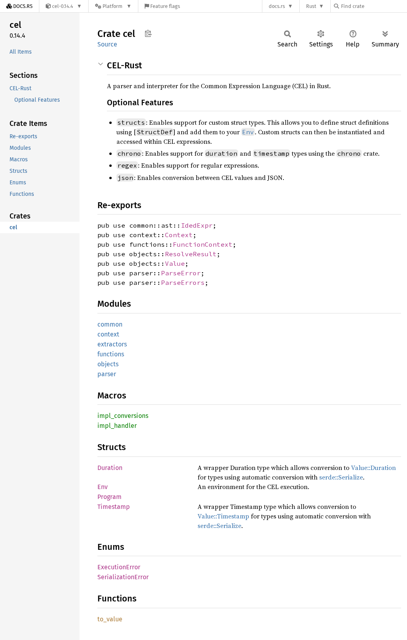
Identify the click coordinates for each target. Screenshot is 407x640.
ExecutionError (118, 567)
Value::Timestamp (223, 516)
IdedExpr (197, 225)
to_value (109, 619)
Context (179, 235)
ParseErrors (183, 282)
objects (107, 364)
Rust (311, 6)
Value (175, 263)
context (108, 334)
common (109, 324)
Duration (109, 468)
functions (110, 354)
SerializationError (123, 577)
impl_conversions (122, 416)
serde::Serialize (341, 477)
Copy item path (148, 33)
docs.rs (277, 6)
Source (107, 44)
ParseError (181, 273)
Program (109, 497)
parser (106, 374)
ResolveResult (191, 254)
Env (102, 487)
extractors (112, 344)
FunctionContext (203, 244)
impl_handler (117, 425)
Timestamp (113, 506)
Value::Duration (373, 467)
